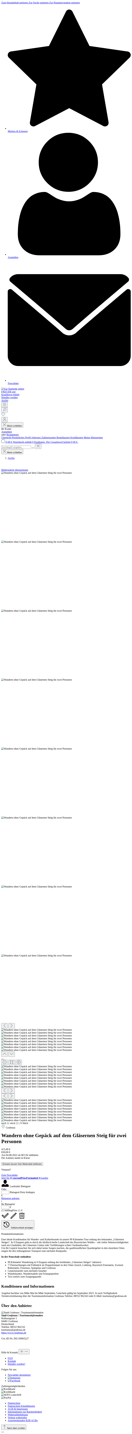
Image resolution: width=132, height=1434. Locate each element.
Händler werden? (16, 1364)
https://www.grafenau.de (13, 1332)
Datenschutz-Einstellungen (21, 1406)
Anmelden (6, 431)
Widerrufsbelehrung (18, 1414)
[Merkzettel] (3, 415)
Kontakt (12, 1361)
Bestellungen (63, 437)
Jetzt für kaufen (24, 1178)
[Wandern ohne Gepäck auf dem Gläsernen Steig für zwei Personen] (36, 472)
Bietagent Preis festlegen (22, 1192)
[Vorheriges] (4, 1025)
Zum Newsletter (9, 1175)
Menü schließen (14, 426)
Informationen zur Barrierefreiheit (25, 1411)
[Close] (2, 1059)
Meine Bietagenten (93, 437)
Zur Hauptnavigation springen (64, 2)
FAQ (10, 1358)
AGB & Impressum (18, 1409)
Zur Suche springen (39, 2)
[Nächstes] (11, 1025)
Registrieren (12, 434)
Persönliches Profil (21, 437)
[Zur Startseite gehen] (12, 388)
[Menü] (4, 404)
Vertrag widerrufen (17, 1417)
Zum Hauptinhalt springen (15, 2)
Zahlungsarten (49, 437)
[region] (66, 796)
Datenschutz (14, 1403)
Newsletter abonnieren (19, 1375)
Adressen (36, 437)
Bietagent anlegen (10, 1198)
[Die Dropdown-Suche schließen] (38, 446)
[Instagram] (14, 1377)
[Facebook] (14, 1380)
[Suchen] (4, 409)
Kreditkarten (77, 437)
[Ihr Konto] (4, 419)
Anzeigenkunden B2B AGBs (23, 1420)
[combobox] (16, 447)
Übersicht (6, 437)
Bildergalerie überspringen (14, 470)
